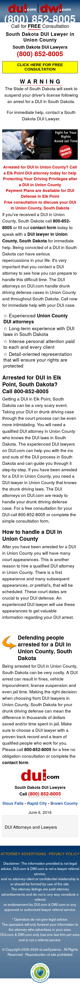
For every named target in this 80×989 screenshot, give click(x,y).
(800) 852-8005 (40, 18)
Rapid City (37, 803)
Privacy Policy (64, 853)
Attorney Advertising (23, 853)
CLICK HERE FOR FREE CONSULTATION (40, 67)
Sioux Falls (13, 803)
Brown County (64, 803)
